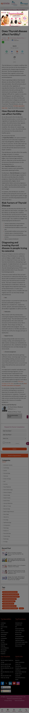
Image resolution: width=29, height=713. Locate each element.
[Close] (28, 10)
